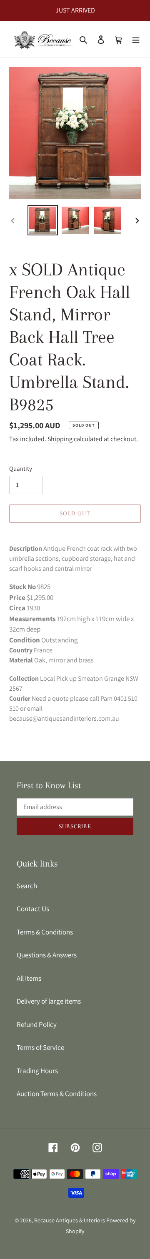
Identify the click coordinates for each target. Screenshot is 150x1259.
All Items (29, 978)
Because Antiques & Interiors (69, 1220)
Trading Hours (37, 1070)
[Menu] (136, 39)
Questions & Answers (47, 954)
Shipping (60, 439)
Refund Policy (37, 1024)
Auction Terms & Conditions (57, 1093)
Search (27, 885)
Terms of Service (40, 1047)
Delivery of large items (49, 1001)
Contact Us (33, 908)
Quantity (20, 468)
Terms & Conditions (45, 932)
